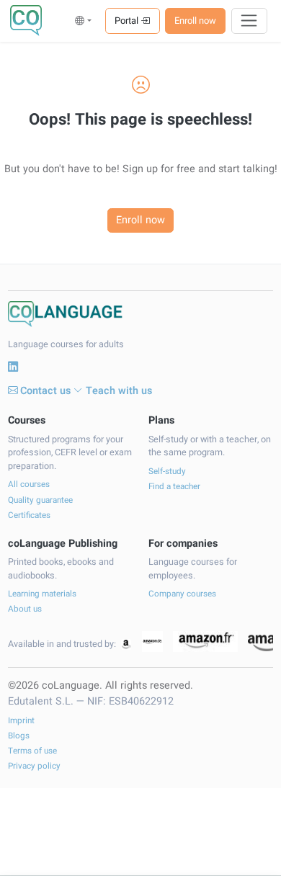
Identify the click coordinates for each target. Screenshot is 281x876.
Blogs (19, 736)
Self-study (167, 471)
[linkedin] (13, 367)
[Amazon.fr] (205, 641)
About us (25, 609)
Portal (127, 20)
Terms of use (32, 751)
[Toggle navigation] (249, 21)
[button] (83, 20)
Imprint (21, 721)
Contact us (45, 390)
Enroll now (195, 20)
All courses (29, 484)
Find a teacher (174, 487)
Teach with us (119, 390)
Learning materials (42, 594)
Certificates (29, 515)
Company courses (182, 594)
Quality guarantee (40, 500)
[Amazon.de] (152, 641)
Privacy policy (34, 766)
